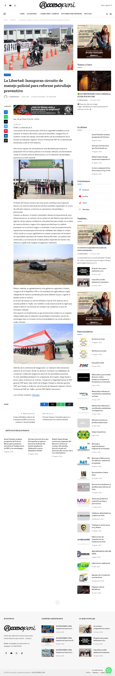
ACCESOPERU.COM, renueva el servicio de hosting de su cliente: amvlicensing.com (64, 627)
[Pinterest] (6, 131)
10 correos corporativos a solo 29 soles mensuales (91, 248)
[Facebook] (6, 112)
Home (22, 14)
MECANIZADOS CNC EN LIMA (101, 552)
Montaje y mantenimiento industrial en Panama (100, 446)
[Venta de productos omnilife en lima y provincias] (83, 501)
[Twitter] (6, 126)
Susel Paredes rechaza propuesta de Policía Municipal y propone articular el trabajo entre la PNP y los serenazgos (14, 443)
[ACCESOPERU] (57, 5)
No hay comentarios (39, 97)
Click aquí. (36, 395)
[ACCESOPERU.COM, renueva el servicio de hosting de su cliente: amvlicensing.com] (48, 629)
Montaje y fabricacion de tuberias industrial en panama (101, 460)
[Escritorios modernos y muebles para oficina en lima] (83, 487)
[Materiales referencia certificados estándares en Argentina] (83, 408)
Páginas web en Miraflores (98, 588)
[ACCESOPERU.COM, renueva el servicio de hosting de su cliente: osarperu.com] (48, 653)
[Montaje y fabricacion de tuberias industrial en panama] (83, 461)
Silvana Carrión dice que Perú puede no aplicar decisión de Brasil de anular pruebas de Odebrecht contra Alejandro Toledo (38, 445)
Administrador (15, 97)
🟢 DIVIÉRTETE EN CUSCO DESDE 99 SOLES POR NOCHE (94, 95)
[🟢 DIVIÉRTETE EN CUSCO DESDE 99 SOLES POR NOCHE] (94, 81)
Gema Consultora (99, 432)
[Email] (6, 122)
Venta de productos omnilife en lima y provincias (100, 501)
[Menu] (4, 13)
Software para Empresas (71, 14)
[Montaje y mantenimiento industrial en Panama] (83, 446)
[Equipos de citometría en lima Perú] (83, 578)
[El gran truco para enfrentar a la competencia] (83, 271)
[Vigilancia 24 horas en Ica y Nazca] (83, 528)
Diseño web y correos (50, 14)
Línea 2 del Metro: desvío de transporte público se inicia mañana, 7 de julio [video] (24, 419)
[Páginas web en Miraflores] (83, 590)
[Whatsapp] (109, 670)
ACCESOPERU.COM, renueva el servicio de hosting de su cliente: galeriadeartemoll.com (65, 639)
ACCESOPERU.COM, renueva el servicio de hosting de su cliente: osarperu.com (64, 651)
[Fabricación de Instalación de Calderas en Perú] (83, 539)
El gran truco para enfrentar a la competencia (99, 269)
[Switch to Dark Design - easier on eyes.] (107, 14)
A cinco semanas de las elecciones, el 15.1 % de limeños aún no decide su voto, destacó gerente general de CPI (101, 169)
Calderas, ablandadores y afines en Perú (101, 514)
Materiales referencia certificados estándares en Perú (101, 393)
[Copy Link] (6, 140)
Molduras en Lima (99, 351)
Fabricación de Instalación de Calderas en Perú (98, 539)
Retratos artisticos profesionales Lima (99, 421)
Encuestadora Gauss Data (100, 473)
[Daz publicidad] (83, 365)
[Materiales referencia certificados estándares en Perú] (83, 394)
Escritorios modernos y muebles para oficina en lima (101, 486)
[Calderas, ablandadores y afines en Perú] (83, 516)
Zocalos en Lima (98, 339)
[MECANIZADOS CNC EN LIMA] (83, 554)
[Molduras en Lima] (83, 353)
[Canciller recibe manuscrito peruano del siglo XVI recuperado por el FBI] (83, 282)
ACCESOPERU (32, 14)
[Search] (110, 13)
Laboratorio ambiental (101, 563)
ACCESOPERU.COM (38, 672)
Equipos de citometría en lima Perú (101, 576)
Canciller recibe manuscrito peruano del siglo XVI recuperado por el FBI (100, 281)
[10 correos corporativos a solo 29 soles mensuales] (94, 235)
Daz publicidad (98, 363)
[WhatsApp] (6, 117)
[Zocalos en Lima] (83, 342)
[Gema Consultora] (83, 435)
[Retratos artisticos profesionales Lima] (83, 423)
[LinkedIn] (6, 136)
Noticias (88, 14)
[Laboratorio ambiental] (83, 566)
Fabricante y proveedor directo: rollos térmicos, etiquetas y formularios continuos (101, 378)
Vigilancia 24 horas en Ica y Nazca (101, 526)
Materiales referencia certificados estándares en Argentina (101, 408)
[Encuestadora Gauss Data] (83, 475)
